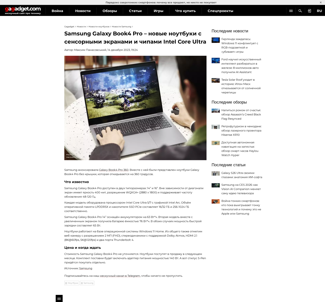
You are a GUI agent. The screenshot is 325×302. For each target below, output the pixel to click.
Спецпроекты (220, 11)
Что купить (185, 11)
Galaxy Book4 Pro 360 (113, 170)
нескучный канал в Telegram (120, 275)
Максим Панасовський (90, 50)
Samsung (85, 268)
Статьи (135, 11)
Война (57, 11)
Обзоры (110, 11)
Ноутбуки (73, 283)
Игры (158, 11)
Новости (83, 11)
